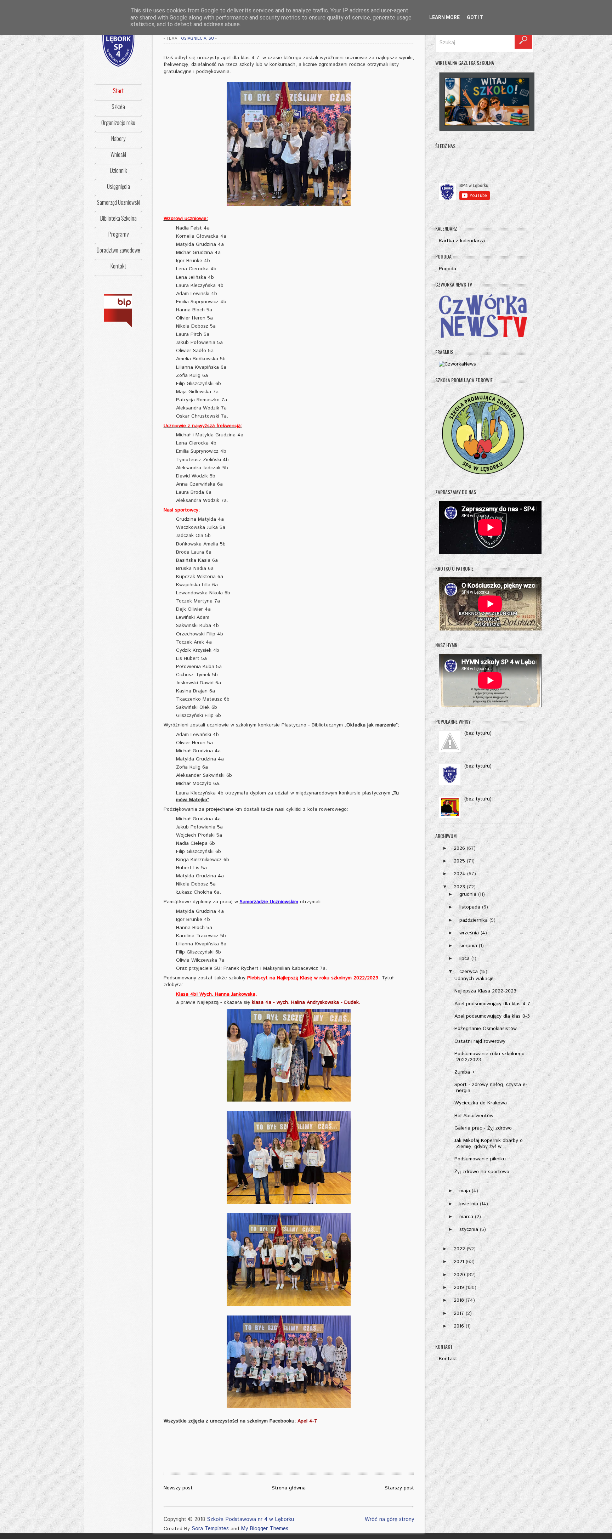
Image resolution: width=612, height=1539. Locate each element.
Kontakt (118, 266)
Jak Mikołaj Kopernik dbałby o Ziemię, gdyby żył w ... (488, 1143)
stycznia (468, 1229)
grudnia (467, 894)
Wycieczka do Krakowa (480, 1103)
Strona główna (289, 1488)
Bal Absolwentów (473, 1115)
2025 (459, 861)
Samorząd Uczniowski (118, 202)
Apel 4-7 (307, 1421)
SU (211, 38)
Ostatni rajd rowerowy (479, 1041)
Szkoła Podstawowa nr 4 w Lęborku (250, 1519)
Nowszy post (178, 1488)
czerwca (468, 971)
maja (464, 1190)
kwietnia (468, 1203)
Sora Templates (210, 1528)
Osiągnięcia (118, 186)
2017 (459, 1313)
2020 (459, 1274)
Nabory (118, 138)
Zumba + (464, 1072)
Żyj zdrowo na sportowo (481, 1171)
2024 (459, 873)
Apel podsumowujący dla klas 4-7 (492, 1003)
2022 (459, 1248)
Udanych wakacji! (473, 978)
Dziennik (118, 170)
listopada (469, 907)
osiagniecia (193, 38)
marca (466, 1216)
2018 (459, 1300)
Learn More (444, 17)
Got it (475, 17)
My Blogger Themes (264, 1528)
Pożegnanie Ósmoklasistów (485, 1028)
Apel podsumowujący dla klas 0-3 (492, 1016)
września (469, 933)
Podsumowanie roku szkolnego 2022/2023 (489, 1056)
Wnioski (118, 154)
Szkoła (118, 106)
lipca (464, 958)
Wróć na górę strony (389, 1519)
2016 (459, 1326)
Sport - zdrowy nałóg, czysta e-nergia (490, 1087)
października (473, 920)
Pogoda (447, 268)
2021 (459, 1261)
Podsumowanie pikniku (480, 1158)
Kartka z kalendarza (462, 240)
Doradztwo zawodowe (118, 250)
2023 (459, 886)
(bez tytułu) (478, 733)
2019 (459, 1287)
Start (118, 90)
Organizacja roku (118, 122)
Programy (118, 234)
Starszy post (399, 1488)
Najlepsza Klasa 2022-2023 (485, 991)
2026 (459, 848)
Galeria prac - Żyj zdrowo (483, 1128)
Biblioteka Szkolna (118, 218)
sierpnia (468, 945)
